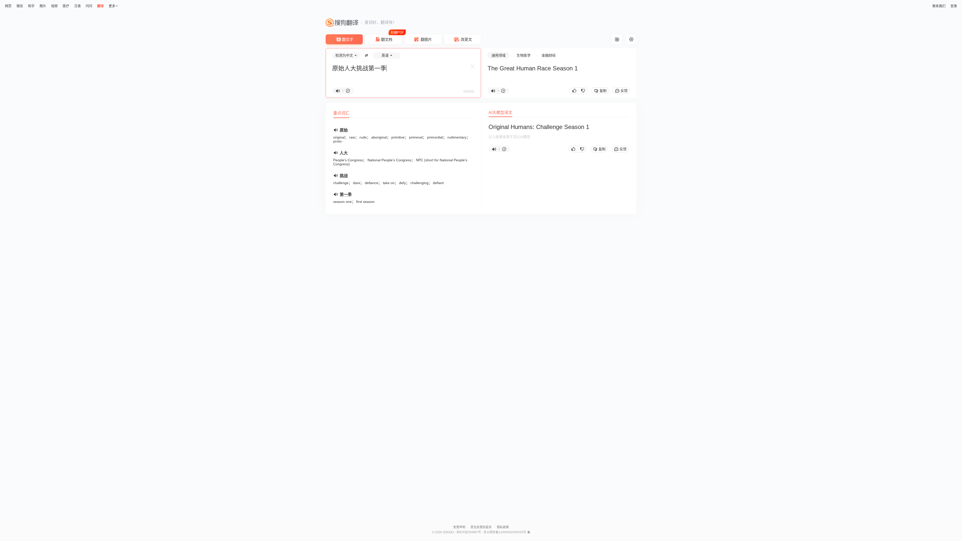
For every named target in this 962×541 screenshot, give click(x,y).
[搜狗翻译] (342, 22)
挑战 (344, 176)
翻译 (100, 6)
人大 (344, 153)
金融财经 (549, 55)
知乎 (31, 6)
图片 (43, 6)
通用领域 (499, 55)
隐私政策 (503, 527)
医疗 (66, 6)
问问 (89, 6)
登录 (953, 6)
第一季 (346, 194)
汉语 (77, 6)
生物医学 (524, 55)
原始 (344, 130)
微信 (20, 6)
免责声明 (459, 527)
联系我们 (938, 6)
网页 (8, 6)
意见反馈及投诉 (481, 527)
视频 (54, 6)
